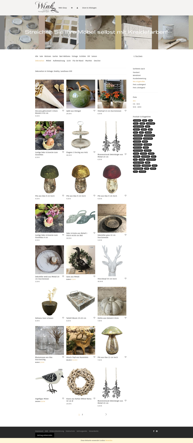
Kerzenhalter (138, 140)
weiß (146, 173)
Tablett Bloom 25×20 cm (76, 323)
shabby (151, 158)
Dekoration (39, 65)
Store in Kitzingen (89, 8)
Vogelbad (137, 170)
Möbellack (148, 149)
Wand (154, 170)
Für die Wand (78, 65)
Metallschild (138, 149)
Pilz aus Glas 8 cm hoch (45, 200)
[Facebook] (153, 435)
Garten (55, 61)
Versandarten (94, 435)
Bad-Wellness (64, 61)
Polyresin (147, 155)
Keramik (148, 137)
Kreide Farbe (148, 143)
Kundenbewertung (139, 83)
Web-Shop (63, 8)
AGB (46, 435)
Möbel (48, 65)
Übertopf (142, 176)
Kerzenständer (149, 140)
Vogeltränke (146, 170)
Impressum (39, 435)
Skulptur (136, 161)
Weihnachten (138, 173)
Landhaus (137, 146)
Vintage (75, 61)
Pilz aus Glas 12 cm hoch (108, 362)
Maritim (88, 65)
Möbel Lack (137, 152)
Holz (141, 137)
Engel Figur (150, 128)
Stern (153, 161)
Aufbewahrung (59, 65)
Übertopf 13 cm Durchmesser (109, 115)
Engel (142, 128)
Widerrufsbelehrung (57, 435)
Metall (145, 146)
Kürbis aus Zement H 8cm (108, 323)
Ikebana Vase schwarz (44, 323)
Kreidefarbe (137, 143)
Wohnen (47, 61)
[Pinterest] (157, 435)
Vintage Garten (138, 167)
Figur (147, 131)
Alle (36, 61)
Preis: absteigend (139, 92)
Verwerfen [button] (108, 440)
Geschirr (97, 65)
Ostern (146, 152)
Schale (136, 158)
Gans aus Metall (72, 281)
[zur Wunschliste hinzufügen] (63, 115)
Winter (153, 173)
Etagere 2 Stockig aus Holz (77, 157)
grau (150, 134)
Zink (135, 176)
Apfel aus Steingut (73, 115)
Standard (136, 77)
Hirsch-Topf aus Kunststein (77, 362)
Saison (94, 61)
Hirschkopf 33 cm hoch (107, 283)
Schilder (82, 61)
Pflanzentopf (138, 155)
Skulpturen (145, 161)
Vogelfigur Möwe (42, 403)
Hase (135, 137)
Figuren (136, 134)
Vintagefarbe (151, 164)
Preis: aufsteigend (139, 89)
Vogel (147, 167)
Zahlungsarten (82, 435)
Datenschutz (70, 435)
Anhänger (137, 125)
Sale (41, 61)
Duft (150, 125)
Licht (69, 65)
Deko (144, 125)
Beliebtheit (137, 80)
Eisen (136, 128)
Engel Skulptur (138, 131)
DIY (88, 61)
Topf (135, 164)
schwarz (143, 158)
